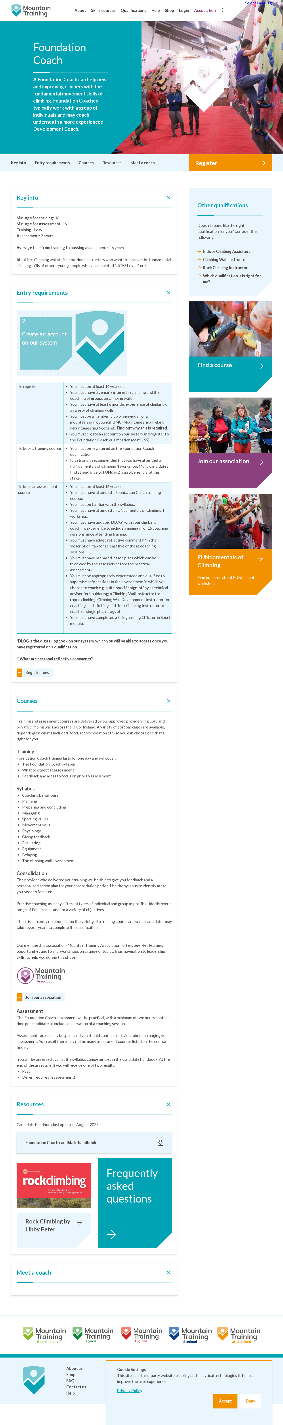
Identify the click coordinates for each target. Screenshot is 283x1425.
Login (184, 10)
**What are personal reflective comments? (55, 658)
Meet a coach (142, 162)
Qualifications (133, 10)
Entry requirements (52, 162)
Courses (86, 162)
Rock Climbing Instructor (225, 267)
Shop (169, 10)
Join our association (43, 997)
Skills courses (103, 10)
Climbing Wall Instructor (225, 259)
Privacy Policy (129, 1390)
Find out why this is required (142, 428)
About (80, 10)
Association (205, 10)
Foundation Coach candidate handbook (60, 1142)
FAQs (71, 1380)
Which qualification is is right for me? (232, 278)
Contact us (76, 1386)
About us (74, 1368)
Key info (18, 162)
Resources (112, 162)
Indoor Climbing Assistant (226, 251)
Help (155, 10)
